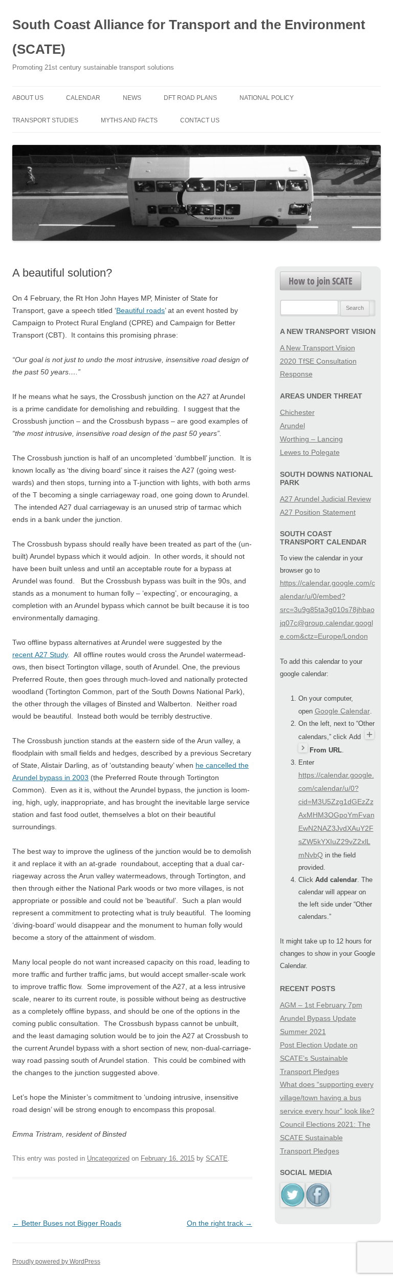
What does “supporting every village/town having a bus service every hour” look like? (327, 1097)
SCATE (217, 1158)
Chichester (297, 412)
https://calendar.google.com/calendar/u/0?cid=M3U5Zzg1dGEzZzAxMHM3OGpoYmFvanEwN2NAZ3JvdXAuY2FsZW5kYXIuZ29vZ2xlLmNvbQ (336, 814)
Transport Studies (45, 120)
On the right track (219, 1223)
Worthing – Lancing (311, 439)
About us (27, 97)
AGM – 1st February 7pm (321, 1005)
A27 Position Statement (318, 512)
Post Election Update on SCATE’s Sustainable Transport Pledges (319, 1058)
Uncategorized (108, 1158)
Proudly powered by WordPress (56, 1261)
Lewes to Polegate (310, 452)
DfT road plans (190, 97)
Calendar (83, 97)
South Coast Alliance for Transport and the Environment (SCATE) (188, 37)
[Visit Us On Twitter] (292, 1205)
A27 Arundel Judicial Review (325, 499)
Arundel (292, 426)
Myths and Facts (129, 120)
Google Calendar (342, 711)
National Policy (266, 97)
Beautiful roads (140, 310)
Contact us (200, 120)
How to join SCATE (321, 281)
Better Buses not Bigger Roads (66, 1223)
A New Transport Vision (317, 348)
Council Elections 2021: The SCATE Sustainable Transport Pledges (325, 1137)
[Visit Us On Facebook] (317, 1205)
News (132, 97)
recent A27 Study (40, 655)
